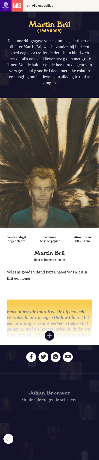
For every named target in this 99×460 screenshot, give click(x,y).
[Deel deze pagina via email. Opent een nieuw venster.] (68, 357)
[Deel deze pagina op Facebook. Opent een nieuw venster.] (31, 357)
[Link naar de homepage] (11, 6)
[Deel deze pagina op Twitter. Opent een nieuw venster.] (43, 357)
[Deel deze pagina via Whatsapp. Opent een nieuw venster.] (56, 357)
